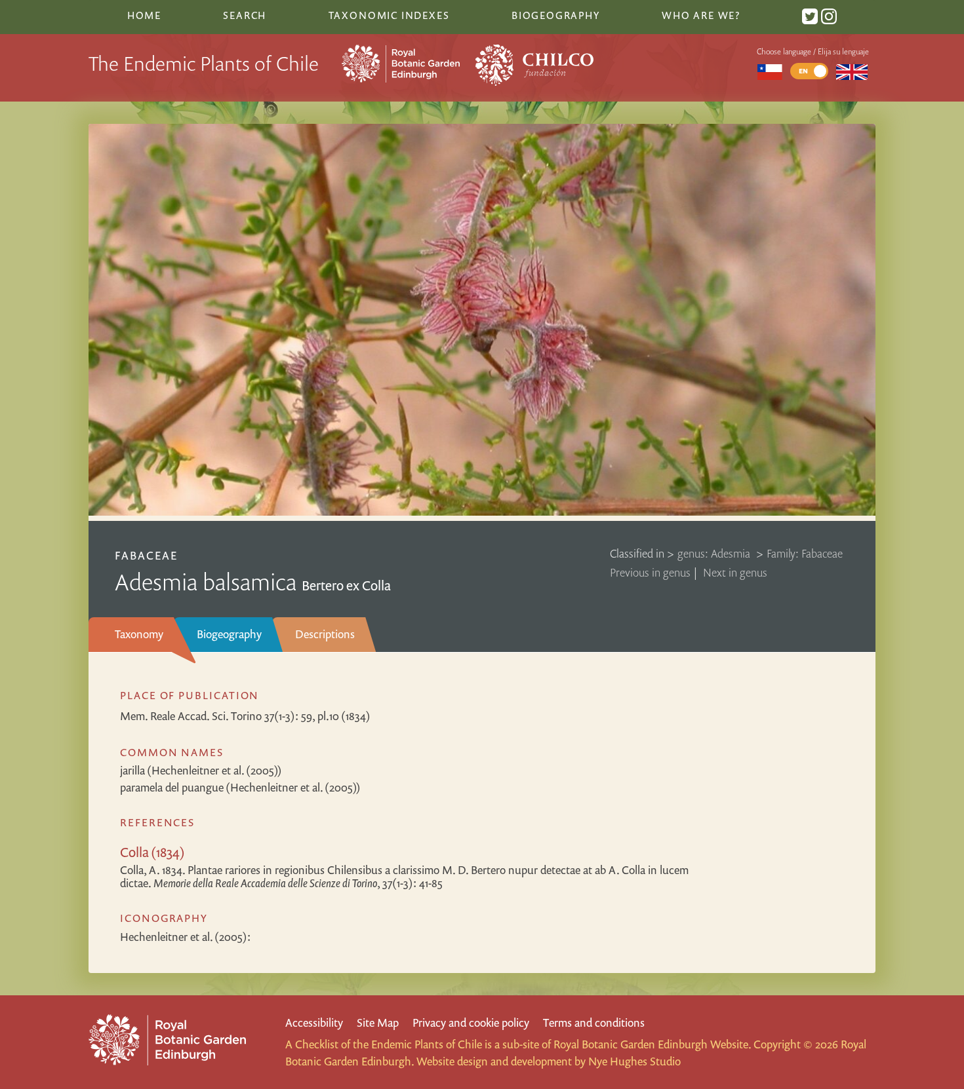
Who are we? (701, 15)
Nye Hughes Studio (634, 1061)
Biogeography (229, 633)
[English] (852, 71)
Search (244, 15)
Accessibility (314, 1022)
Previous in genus (650, 572)
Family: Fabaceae (805, 553)
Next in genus (735, 572)
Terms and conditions (594, 1022)
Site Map (378, 1022)
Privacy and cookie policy (470, 1022)
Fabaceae (146, 555)
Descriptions (325, 633)
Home (144, 15)
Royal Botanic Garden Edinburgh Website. (652, 1044)
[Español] (769, 71)
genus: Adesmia (715, 553)
